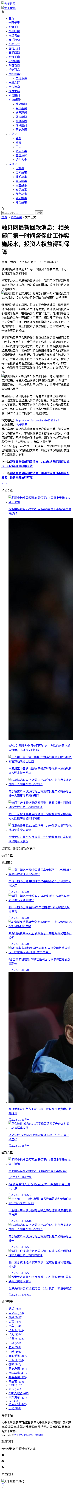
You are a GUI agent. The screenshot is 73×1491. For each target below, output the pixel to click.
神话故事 (21, 202)
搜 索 (39, 213)
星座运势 (21, 155)
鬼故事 (20, 168)
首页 (11, 18)
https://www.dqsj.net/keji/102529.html (37, 420)
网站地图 (28, 1435)
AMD (15, 1384)
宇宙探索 (14, 86)
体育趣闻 (21, 116)
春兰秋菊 (14, 39)
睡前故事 (21, 176)
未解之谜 (14, 82)
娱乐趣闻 (21, 112)
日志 (18, 146)
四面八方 (14, 44)
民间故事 (21, 172)
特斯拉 (17, 1338)
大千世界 (22, 424)
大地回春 (14, 61)
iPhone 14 (18, 1404)
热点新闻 (14, 99)
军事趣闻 (21, 108)
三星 (15, 1343)
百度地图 (39, 1435)
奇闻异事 (14, 74)
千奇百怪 (14, 65)
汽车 (15, 1325)
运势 (15, 1408)
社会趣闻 (21, 104)
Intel (14, 1401)
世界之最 (14, 91)
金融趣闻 (21, 121)
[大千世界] (8, 3)
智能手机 (18, 1355)
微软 (15, 1364)
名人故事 (21, 198)
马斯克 (16, 1330)
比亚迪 (16, 1360)
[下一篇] (6, 483)
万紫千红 (14, 27)
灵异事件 (21, 78)
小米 (15, 1351)
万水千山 (14, 56)
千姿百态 (14, 69)
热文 (11, 134)
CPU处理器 (19, 1393)
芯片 (15, 1347)
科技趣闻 (14, 95)
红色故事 (21, 193)
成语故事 (21, 189)
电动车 (16, 1313)
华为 (15, 1334)
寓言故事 (21, 185)
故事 (11, 164)
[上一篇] (3, 483)
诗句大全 (21, 159)
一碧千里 (14, 22)
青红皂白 (14, 35)
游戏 (15, 1308)
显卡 (15, 1389)
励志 (18, 142)
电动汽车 (18, 1397)
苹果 (15, 1317)
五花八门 (14, 48)
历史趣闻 (21, 129)
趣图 (18, 138)
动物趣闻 (21, 125)
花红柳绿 (14, 31)
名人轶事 (21, 151)
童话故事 (21, 181)
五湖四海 (14, 52)
